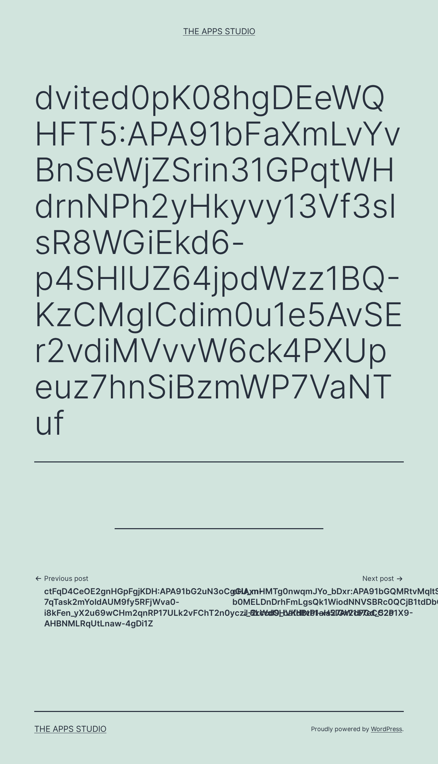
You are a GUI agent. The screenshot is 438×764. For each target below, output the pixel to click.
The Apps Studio (219, 31)
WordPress (386, 729)
